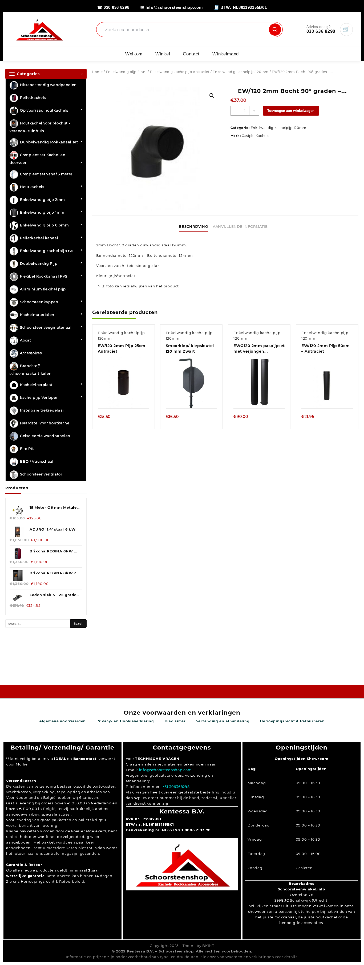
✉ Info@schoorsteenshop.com (171, 7)
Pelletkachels (33, 98)
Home (97, 72)
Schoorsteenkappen (39, 302)
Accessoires (31, 353)
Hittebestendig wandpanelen (48, 85)
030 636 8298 (320, 31)
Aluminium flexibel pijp (43, 289)
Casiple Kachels (255, 136)
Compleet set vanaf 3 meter (46, 174)
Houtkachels (32, 187)
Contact (191, 53)
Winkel (162, 53)
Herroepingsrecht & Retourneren (292, 721)
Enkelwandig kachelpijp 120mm (241, 72)
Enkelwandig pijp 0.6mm (44, 225)
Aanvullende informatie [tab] (240, 226)
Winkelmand (225, 53)
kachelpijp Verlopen (39, 398)
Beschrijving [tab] (193, 226)
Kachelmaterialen (37, 314)
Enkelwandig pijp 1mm (42, 212)
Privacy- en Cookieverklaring (125, 721)
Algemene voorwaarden (62, 721)
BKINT (208, 945)
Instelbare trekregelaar (42, 410)
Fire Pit (27, 449)
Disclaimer (175, 721)
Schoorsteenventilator (41, 474)
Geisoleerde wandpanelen (45, 436)
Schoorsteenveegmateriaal (46, 327)
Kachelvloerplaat (36, 385)
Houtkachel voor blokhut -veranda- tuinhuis (40, 127)
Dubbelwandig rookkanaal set (49, 142)
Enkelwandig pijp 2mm (42, 199)
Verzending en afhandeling (223, 721)
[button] (212, 95)
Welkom (134, 53)
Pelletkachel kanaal (39, 238)
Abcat (25, 340)
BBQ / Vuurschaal (37, 461)
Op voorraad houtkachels (44, 110)
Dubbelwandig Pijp (39, 263)
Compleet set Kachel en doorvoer (37, 159)
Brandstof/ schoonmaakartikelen (30, 370)
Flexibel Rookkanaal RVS (43, 276)
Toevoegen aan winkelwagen (290, 111)
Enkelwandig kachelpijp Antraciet (179, 72)
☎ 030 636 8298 (113, 7)
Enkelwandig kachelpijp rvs (46, 251)
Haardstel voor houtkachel (45, 423)
